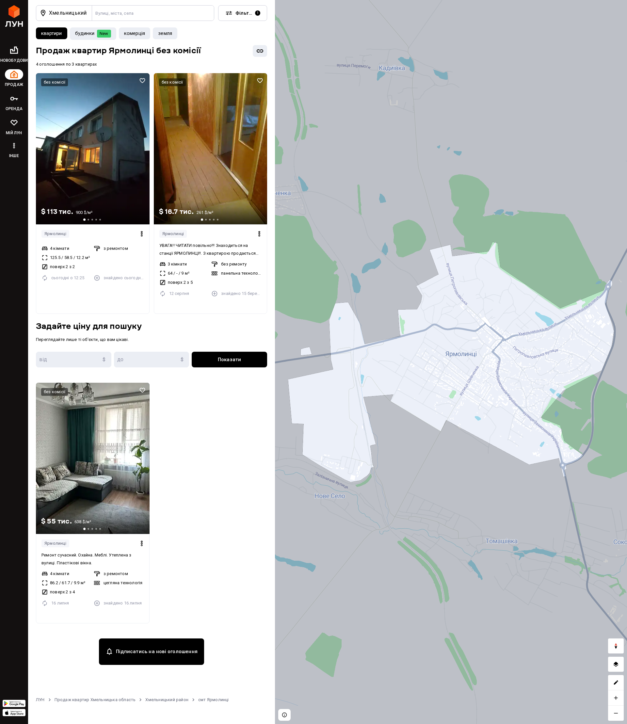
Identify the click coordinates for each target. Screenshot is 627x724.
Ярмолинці (55, 233)
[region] (451, 362)
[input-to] (151, 359)
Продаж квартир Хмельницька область (95, 699)
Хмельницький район (166, 699)
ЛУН (40, 699)
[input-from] (73, 359)
